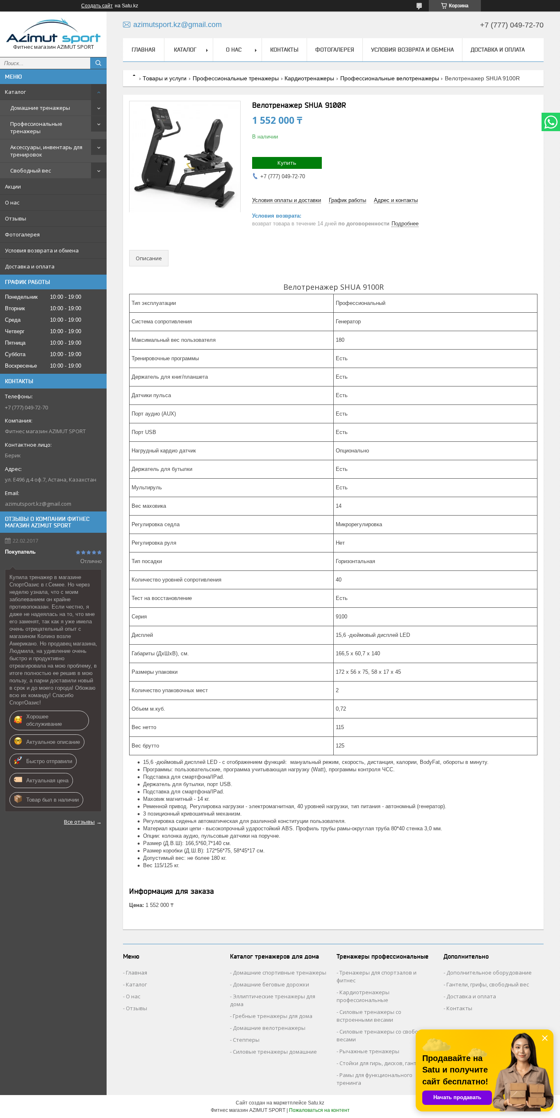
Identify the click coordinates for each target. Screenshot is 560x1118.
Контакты (284, 49)
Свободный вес (30, 170)
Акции (13, 186)
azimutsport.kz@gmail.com (38, 503)
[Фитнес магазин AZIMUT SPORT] (53, 30)
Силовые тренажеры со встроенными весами (369, 1015)
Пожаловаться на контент (319, 1110)
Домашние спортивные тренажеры (279, 972)
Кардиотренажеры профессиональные (363, 996)
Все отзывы (79, 821)
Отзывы (15, 218)
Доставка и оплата (30, 266)
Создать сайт (97, 6)
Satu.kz (316, 1103)
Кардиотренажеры (309, 78)
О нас (12, 202)
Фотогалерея (22, 234)
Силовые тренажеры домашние (275, 1051)
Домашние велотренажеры (269, 1028)
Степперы (246, 1039)
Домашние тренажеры (40, 107)
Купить (287, 162)
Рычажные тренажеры (369, 1051)
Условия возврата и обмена (42, 250)
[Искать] (98, 63)
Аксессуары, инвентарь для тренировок (46, 150)
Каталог (15, 91)
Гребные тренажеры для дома (272, 1016)
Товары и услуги (165, 78)
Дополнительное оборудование (489, 972)
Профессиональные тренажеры (36, 127)
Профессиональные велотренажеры (389, 78)
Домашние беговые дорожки (271, 984)
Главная (143, 49)
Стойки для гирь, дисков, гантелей (384, 1063)
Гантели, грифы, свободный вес (487, 984)
